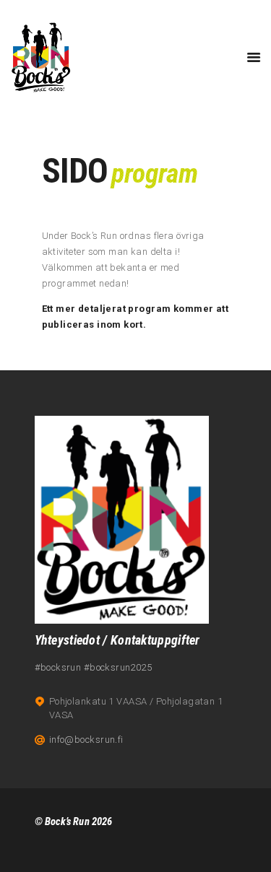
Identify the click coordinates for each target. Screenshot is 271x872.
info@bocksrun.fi (86, 739)
